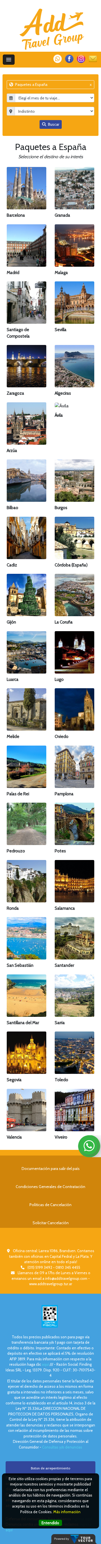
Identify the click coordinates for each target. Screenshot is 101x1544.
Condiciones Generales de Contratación (50, 1186)
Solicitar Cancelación (51, 1222)
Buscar (53, 124)
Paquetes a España (53, 84)
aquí (45, 1364)
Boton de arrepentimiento (50, 1468)
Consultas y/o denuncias (62, 1447)
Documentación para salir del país (51, 1168)
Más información (67, 1512)
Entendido (50, 1523)
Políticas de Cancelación (50, 1204)
